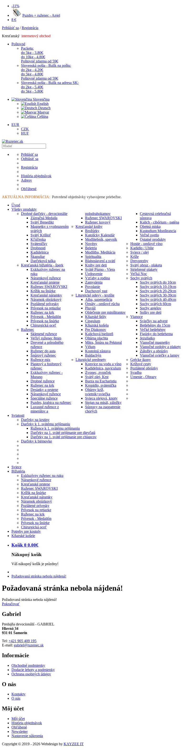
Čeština (42, 117)
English (42, 104)
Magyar (42, 112)
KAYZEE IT (74, 744)
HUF (25, 133)
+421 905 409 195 (22, 641)
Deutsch (44, 108)
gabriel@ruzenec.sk (29, 645)
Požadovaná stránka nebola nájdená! (38, 576)
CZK (25, 129)
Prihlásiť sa (10, 28)
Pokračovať (11, 604)
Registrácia (30, 28)
